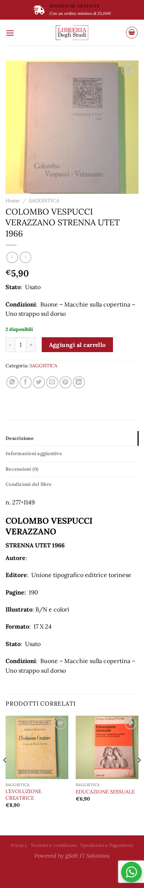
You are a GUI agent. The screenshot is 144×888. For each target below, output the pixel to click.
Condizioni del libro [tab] (28, 484)
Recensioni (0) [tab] (22, 469)
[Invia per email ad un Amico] (52, 382)
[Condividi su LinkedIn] (79, 382)
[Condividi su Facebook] (26, 382)
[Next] (139, 774)
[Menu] (10, 33)
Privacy (19, 845)
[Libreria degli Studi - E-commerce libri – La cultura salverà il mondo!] (72, 33)
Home (13, 200)
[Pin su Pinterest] (65, 382)
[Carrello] (132, 33)
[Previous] (5, 774)
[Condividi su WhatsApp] (12, 382)
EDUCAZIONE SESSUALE (105, 792)
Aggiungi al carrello (77, 344)
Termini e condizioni (54, 845)
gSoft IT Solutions (87, 855)
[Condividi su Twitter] (39, 382)
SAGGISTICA (44, 200)
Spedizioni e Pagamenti (106, 845)
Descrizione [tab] (20, 438)
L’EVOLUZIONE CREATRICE (23, 794)
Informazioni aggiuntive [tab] (34, 453)
